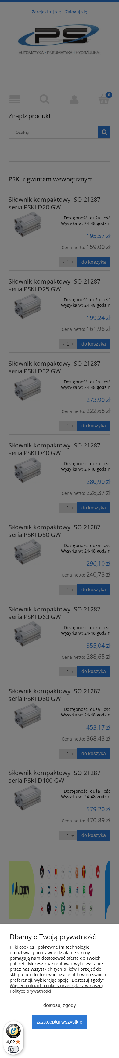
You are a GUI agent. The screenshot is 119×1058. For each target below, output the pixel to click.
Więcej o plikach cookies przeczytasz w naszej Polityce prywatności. (56, 988)
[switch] (13, 1049)
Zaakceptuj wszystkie (59, 1021)
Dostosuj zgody (59, 1005)
